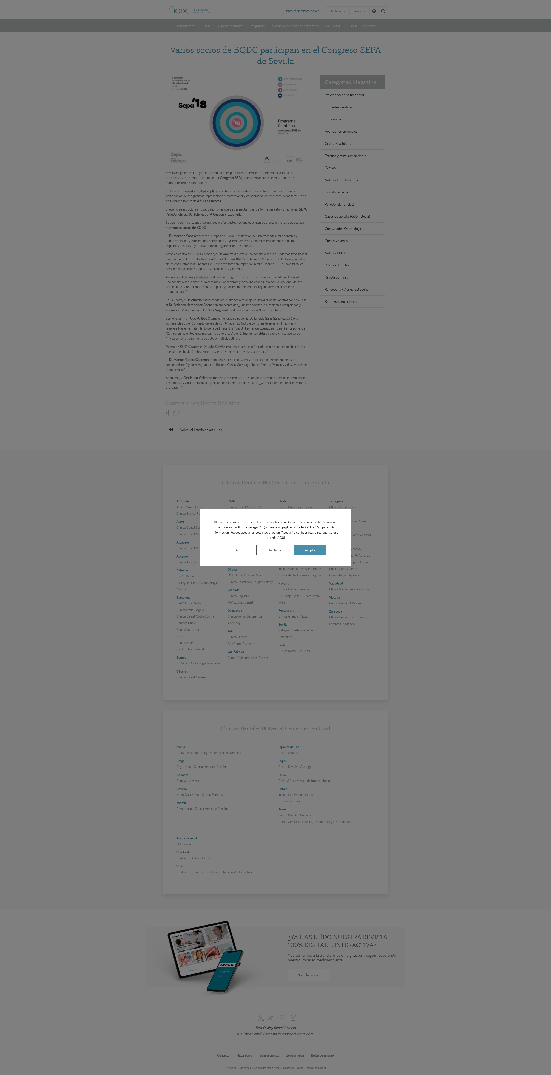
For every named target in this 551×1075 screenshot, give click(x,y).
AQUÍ (318, 527)
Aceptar (310, 550)
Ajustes (241, 550)
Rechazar (275, 550)
